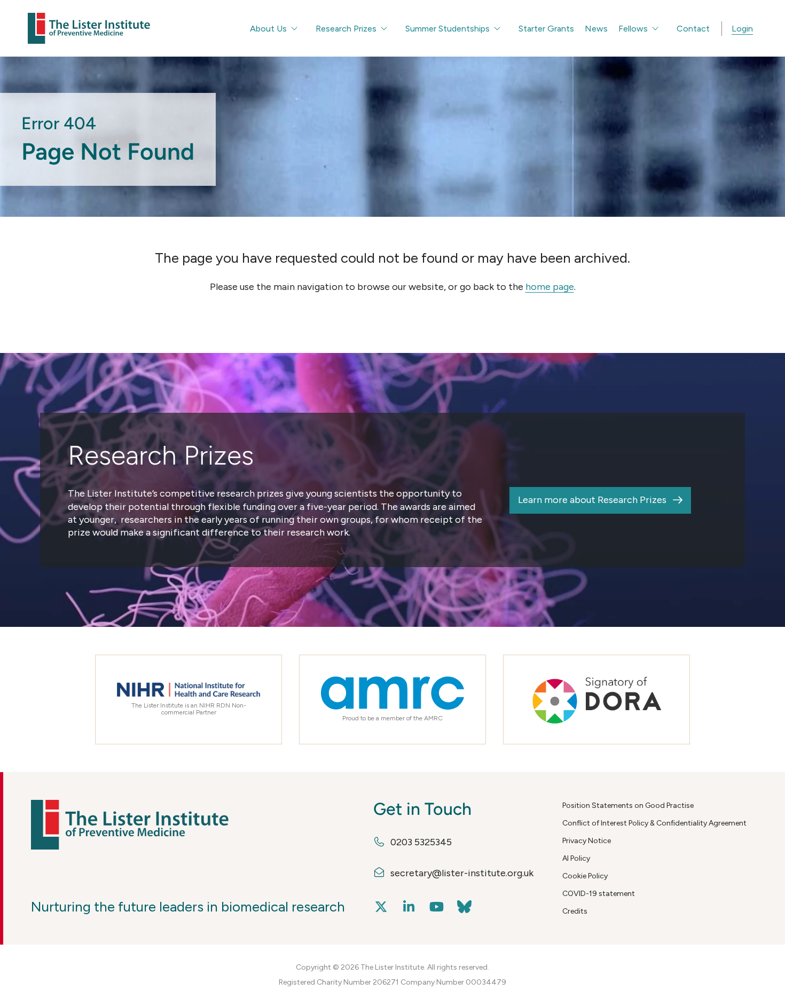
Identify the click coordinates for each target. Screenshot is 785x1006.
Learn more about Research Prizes (592, 500)
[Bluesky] (465, 907)
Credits (574, 911)
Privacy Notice (586, 840)
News (596, 28)
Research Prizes (346, 28)
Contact (693, 28)
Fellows (633, 28)
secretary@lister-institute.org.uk (461, 873)
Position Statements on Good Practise (628, 805)
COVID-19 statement (598, 893)
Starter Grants (546, 28)
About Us (268, 28)
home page (549, 287)
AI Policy (576, 858)
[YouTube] (437, 907)
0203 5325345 (421, 842)
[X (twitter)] (381, 907)
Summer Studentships (447, 28)
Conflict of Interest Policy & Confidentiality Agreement (654, 823)
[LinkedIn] (409, 907)
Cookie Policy (585, 876)
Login (742, 28)
